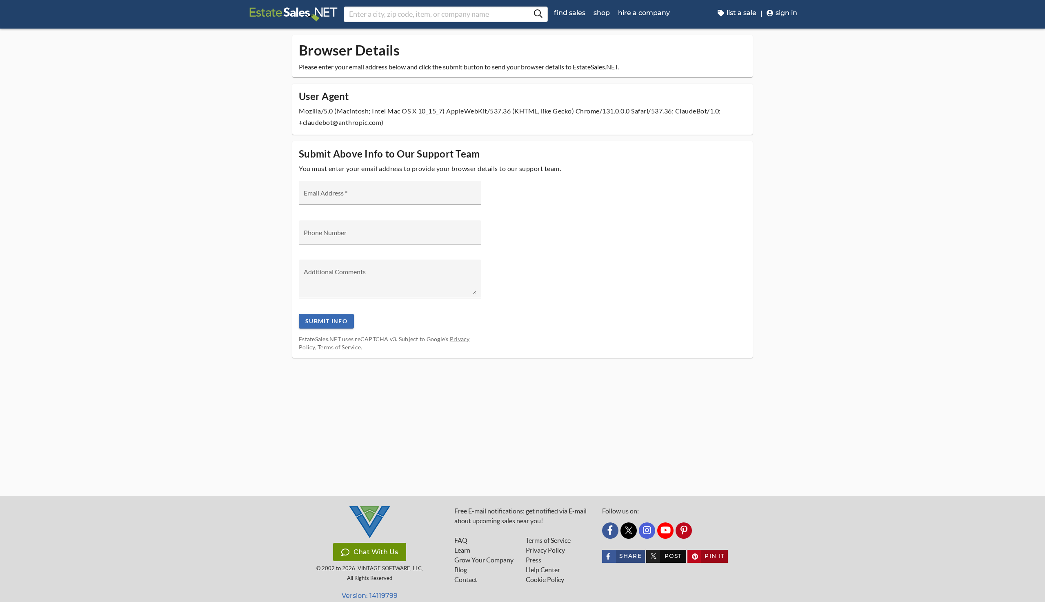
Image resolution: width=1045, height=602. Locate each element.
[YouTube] (665, 530)
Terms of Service (339, 347)
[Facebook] (610, 530)
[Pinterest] (684, 530)
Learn (462, 550)
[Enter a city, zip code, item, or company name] (538, 14)
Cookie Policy (545, 579)
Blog (460, 569)
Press (533, 560)
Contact (465, 579)
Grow (484, 560)
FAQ (460, 540)
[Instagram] (647, 530)
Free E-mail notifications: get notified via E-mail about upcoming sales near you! (520, 515)
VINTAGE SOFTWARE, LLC (390, 568)
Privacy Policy (545, 550)
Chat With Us (376, 552)
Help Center (543, 569)
